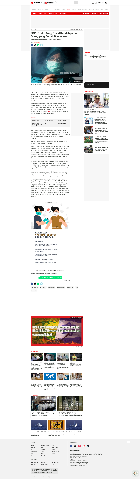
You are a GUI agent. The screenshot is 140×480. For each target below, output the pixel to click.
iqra (63, 9)
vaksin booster (70, 287)
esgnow (91, 9)
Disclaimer (33, 464)
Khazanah (33, 447)
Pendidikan (39, 13)
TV (102, 9)
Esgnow (32, 453)
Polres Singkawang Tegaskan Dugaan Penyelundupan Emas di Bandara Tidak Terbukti (97, 56)
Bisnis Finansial (82, 9)
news (68, 9)
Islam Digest (55, 447)
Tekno (42, 451)
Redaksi (43, 462)
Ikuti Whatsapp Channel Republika (51, 277)
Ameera (32, 445)
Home (32, 29)
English (53, 453)
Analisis (43, 449)
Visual (42, 453)
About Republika (34, 462)
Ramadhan (43, 455)
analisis (74, 9)
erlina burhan (34, 290)
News (35, 29)
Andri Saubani (36, 42)
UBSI (56, 13)
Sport (45, 13)
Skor (53, 445)
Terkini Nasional (88, 91)
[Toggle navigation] (32, 2)
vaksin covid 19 (51, 287)
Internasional (51, 13)
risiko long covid (34, 287)
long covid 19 (43, 287)
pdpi (77, 287)
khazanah (57, 9)
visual (97, 9)
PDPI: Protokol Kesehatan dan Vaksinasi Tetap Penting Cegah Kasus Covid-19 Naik (37, 123)
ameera (34, 9)
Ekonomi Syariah (43, 9)
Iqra (42, 447)
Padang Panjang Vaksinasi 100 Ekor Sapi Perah (49, 122)
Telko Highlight (62, 13)
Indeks (106, 9)
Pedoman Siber (55, 462)
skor (51, 9)
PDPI (50, 111)
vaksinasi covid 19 (61, 287)
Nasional (34, 13)
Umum (39, 29)
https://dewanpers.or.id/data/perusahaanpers (42, 472)
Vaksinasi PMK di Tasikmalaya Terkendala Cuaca (62, 122)
